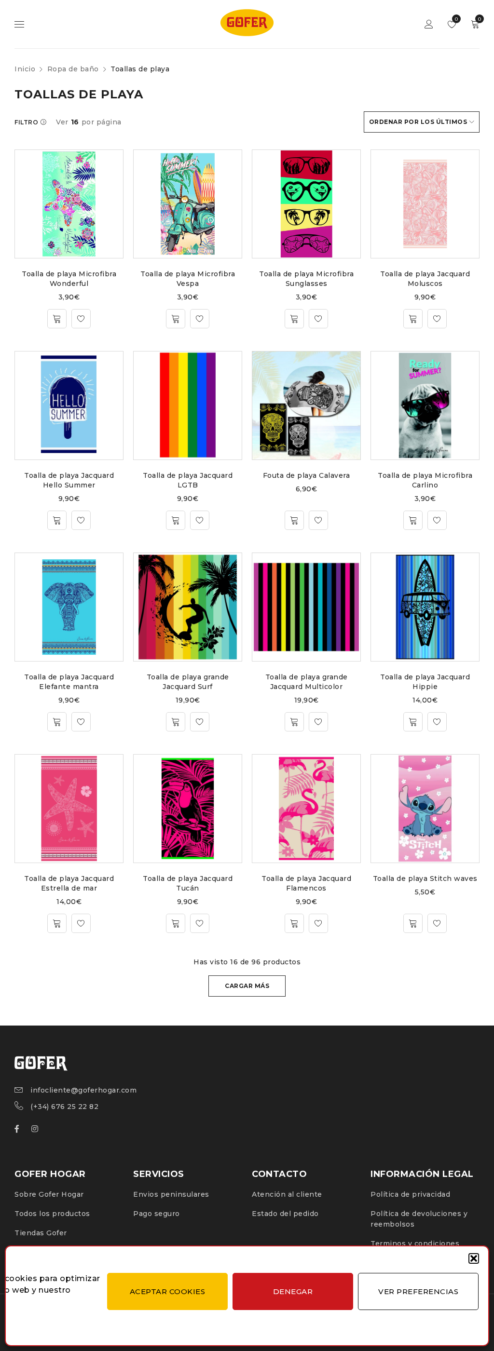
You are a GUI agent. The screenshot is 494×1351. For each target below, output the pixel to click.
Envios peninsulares (171, 1194)
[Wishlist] (81, 319)
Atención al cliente (287, 1194)
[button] (474, 1258)
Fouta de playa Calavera (306, 475)
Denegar (293, 1291)
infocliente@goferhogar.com (83, 1090)
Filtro (26, 122)
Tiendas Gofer (40, 1233)
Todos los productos (52, 1213)
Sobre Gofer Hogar (49, 1194)
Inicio (24, 69)
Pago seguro (156, 1213)
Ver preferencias (418, 1291)
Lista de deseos (455, 19)
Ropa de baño (73, 69)
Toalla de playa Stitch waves (425, 878)
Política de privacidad (410, 1194)
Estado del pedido (285, 1213)
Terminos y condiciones (414, 1243)
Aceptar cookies (168, 1291)
